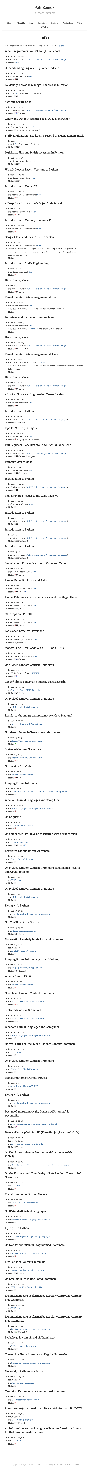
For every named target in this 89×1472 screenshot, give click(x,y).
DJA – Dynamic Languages (22, 1383)
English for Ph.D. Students (22, 825)
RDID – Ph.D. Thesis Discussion (24, 707)
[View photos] (16, 63)
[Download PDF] (15, 63)
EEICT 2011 (16, 1186)
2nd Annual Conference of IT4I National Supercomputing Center (39, 792)
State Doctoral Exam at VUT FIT (24, 1086)
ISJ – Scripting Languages (22, 1420)
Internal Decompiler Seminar (23, 775)
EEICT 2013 (16, 880)
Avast (30, 326)
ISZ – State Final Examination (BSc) (26, 1400)
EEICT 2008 (16, 1441)
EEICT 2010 (16, 1308)
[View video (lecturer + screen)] (19, 541)
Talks (79, 23)
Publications (68, 23)
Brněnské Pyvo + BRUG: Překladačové (27, 690)
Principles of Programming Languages (50, 420)
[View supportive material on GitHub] (17, 147)
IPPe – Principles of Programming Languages (30, 914)
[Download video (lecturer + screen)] (19, 558)
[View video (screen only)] (20, 541)
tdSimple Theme (72, 1465)
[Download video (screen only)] (20, 558)
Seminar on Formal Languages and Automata (30, 1220)
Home (9, 23)
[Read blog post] (25, 592)
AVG (35, 572)
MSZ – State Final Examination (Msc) (27, 1287)
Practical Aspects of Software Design (50, 60)
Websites (44, 27)
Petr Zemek (44, 8)
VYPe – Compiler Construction (24, 1346)
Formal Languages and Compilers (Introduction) (32, 809)
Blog (31, 23)
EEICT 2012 (16, 1052)
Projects (54, 23)
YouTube (60, 46)
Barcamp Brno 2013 (19, 842)
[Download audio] (15, 744)
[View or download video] (17, 845)
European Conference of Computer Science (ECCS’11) (34, 1124)
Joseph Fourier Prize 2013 (22, 859)
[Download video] (15, 1147)
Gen (30, 76)
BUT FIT (29, 60)
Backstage (34, 329)
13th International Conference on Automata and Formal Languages (40, 1165)
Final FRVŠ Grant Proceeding (23, 951)
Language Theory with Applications (26, 724)
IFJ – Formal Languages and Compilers (27, 1144)
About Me (21, 23)
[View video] (18, 63)
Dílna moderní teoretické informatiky (27, 1270)
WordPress (58, 1465)
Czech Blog (42, 23)
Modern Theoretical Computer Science (27, 741)
